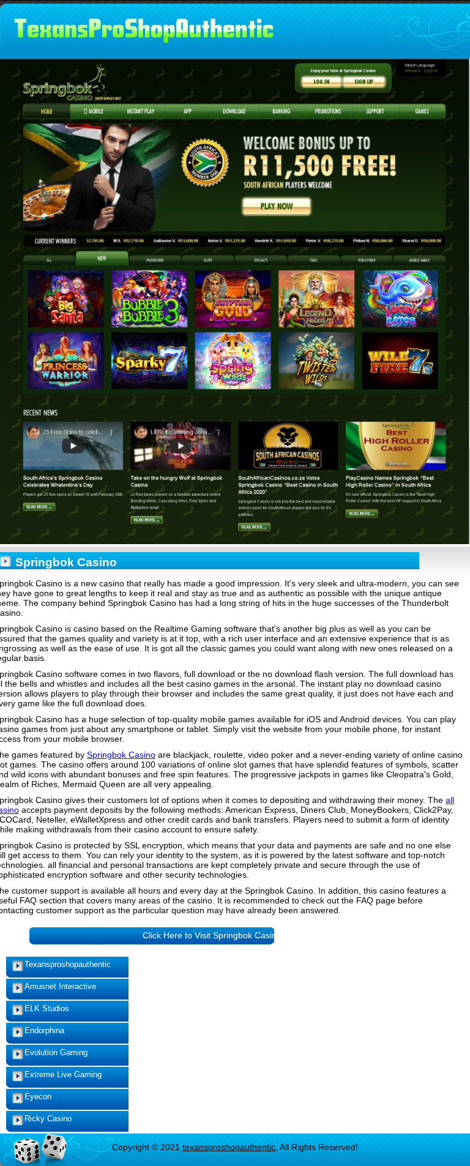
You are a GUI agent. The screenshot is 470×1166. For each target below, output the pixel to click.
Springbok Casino (121, 755)
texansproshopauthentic (228, 1147)
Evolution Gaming (56, 1052)
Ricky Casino (48, 1118)
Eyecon (37, 1096)
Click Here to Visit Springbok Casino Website (229, 935)
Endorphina (44, 1030)
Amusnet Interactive (60, 986)
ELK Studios (46, 1008)
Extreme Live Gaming (63, 1074)
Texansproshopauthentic (67, 964)
